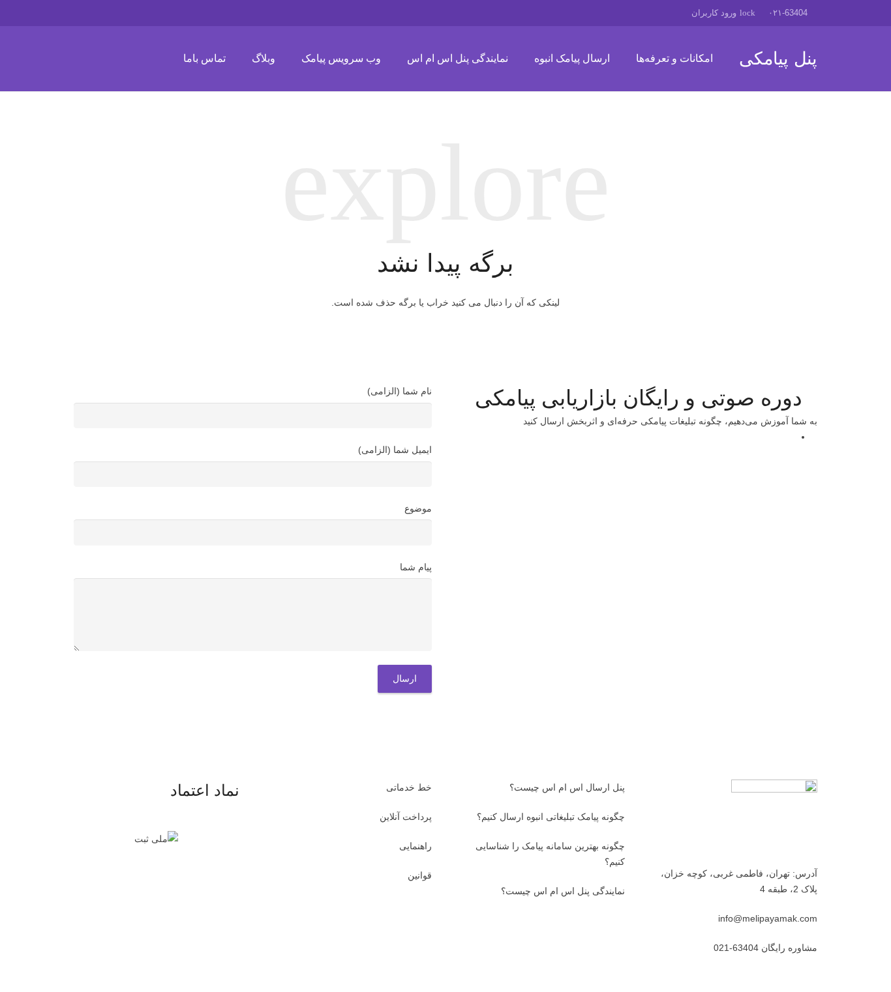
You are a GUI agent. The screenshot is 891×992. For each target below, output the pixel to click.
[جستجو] (81, 58)
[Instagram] (85, 13)
